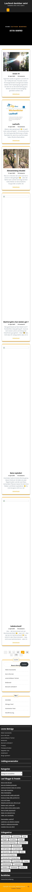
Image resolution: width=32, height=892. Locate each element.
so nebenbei (16, 861)
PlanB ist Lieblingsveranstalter (9, 824)
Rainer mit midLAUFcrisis (8, 813)
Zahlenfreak (5, 870)
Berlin (24, 836)
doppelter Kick (5, 750)
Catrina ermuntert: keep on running (11, 787)
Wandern (5, 867)
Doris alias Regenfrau (7, 790)
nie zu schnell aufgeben (9, 855)
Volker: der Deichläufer (7, 815)
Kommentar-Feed (10, 708)
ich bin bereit (6, 846)
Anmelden (8, 700)
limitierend (8, 682)
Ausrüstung (16, 836)
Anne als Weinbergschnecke (9, 785)
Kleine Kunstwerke (10, 670)
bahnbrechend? (16, 626)
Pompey (3, 745)
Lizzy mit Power (5, 800)
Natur (22, 852)
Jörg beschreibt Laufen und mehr (10, 795)
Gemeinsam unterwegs (9, 842)
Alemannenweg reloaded (16, 170)
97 (18, 652)
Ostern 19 (16, 73)
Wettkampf (14, 867)
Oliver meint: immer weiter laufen (10, 808)
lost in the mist (9, 674)
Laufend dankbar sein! (16, 3)
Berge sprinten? (5, 755)
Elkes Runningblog (6, 793)
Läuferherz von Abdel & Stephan (10, 822)
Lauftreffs (16, 124)
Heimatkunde (23, 842)
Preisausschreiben (6, 748)
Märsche (15, 852)
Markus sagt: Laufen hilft (8, 805)
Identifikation (16, 846)
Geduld (21, 839)
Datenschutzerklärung (7, 879)
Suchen (16, 660)
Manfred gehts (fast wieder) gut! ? (16, 322)
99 (27, 652)
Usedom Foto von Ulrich (8, 827)
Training (26, 861)
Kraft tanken (5, 849)
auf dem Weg (6, 836)
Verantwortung (6, 864)
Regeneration (6, 861)
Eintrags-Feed (9, 704)
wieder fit (23, 867)
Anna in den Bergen (6, 782)
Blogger (4, 839)
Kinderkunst (4, 753)
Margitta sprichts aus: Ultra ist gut (10, 803)
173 (16, 655)
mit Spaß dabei (17, 849)
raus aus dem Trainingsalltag (10, 858)
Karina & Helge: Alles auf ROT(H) (10, 798)
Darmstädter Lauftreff (7, 819)
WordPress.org (9, 713)
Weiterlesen (16, 94)
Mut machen (5, 852)
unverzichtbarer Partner (12, 678)
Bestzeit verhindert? (11, 687)
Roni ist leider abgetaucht (8, 810)
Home (7, 26)
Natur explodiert (16, 473)
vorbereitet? (17, 864)
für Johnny (13, 839)
